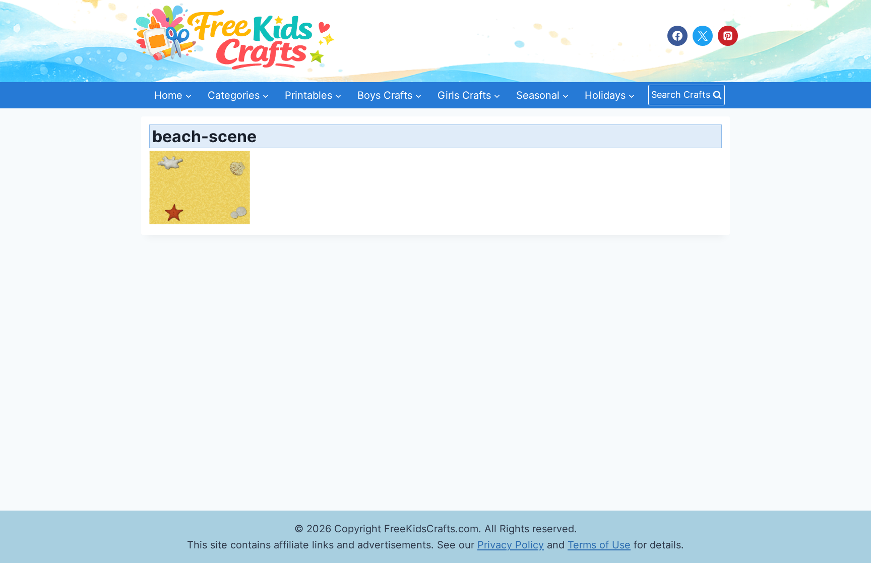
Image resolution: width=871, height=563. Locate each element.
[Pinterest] (728, 36)
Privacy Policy (510, 545)
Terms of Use (599, 545)
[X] (703, 36)
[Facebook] (677, 36)
